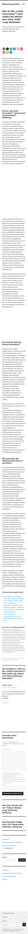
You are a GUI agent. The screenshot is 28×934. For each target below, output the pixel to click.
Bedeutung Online (11, 4)
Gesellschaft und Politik (12, 660)
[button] (4, 49)
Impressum (5, 839)
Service (4, 921)
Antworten (5, 702)
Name (4, 785)
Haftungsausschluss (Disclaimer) (12, 842)
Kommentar (6, 749)
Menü (23, 4)
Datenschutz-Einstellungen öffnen (11, 931)
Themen (4, 917)
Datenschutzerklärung (10, 781)
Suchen (4, 857)
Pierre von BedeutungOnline (9, 658)
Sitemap (4, 879)
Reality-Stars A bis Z (8, 913)
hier (14, 652)
